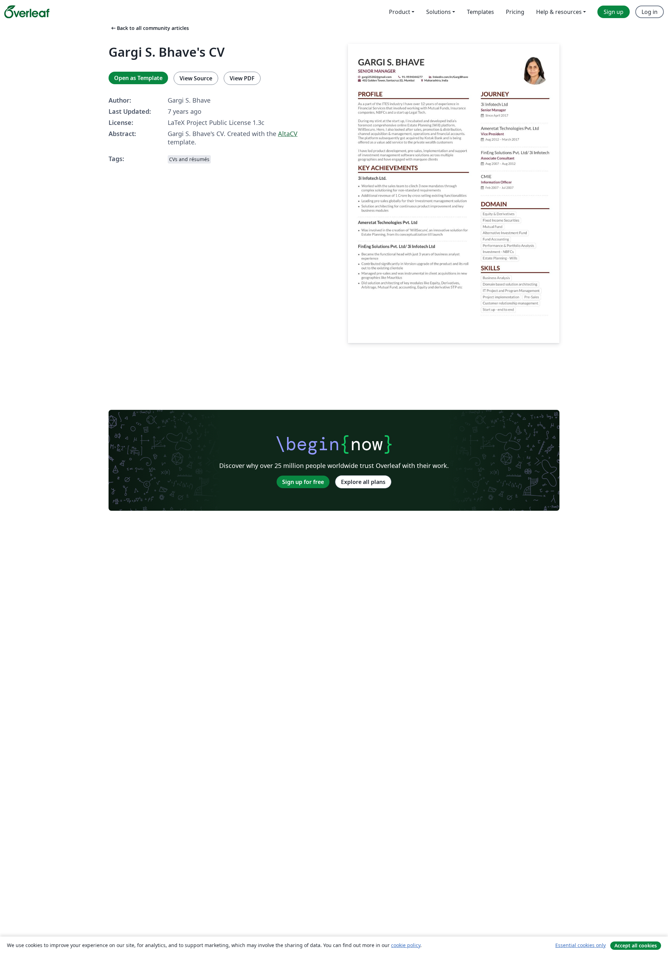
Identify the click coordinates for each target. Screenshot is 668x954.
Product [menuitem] (399, 12)
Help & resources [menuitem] (559, 12)
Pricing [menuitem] (515, 12)
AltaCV (287, 133)
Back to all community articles (149, 28)
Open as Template (138, 78)
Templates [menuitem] (480, 12)
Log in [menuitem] (650, 12)
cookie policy (405, 945)
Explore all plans (363, 482)
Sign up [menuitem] (613, 12)
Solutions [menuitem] (438, 12)
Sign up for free (303, 482)
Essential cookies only (580, 945)
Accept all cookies (635, 945)
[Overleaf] (26, 12)
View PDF (242, 78)
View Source (196, 78)
